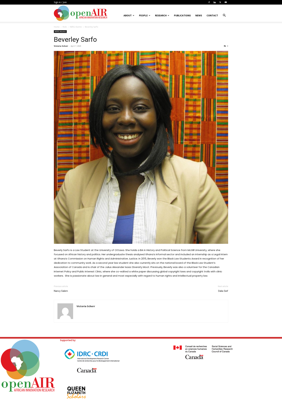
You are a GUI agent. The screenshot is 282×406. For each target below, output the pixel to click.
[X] (220, 2)
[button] (224, 15)
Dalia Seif (223, 290)
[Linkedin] (214, 2)
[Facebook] (209, 2)
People (143, 15)
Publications (182, 15)
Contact (212, 15)
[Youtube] (225, 2)
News (198, 15)
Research (161, 15)
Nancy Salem (61, 290)
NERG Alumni (76, 26)
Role (65, 26)
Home (57, 26)
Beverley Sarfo (75, 39)
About (128, 15)
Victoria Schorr (61, 46)
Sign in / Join (60, 2)
